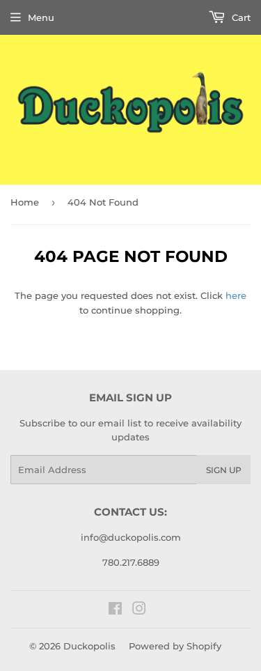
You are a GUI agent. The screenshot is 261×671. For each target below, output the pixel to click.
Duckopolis (89, 645)
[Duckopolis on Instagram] (139, 610)
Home (24, 202)
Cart (240, 17)
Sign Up (224, 470)
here (236, 295)
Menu (41, 17)
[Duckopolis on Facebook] (115, 610)
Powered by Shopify (175, 645)
